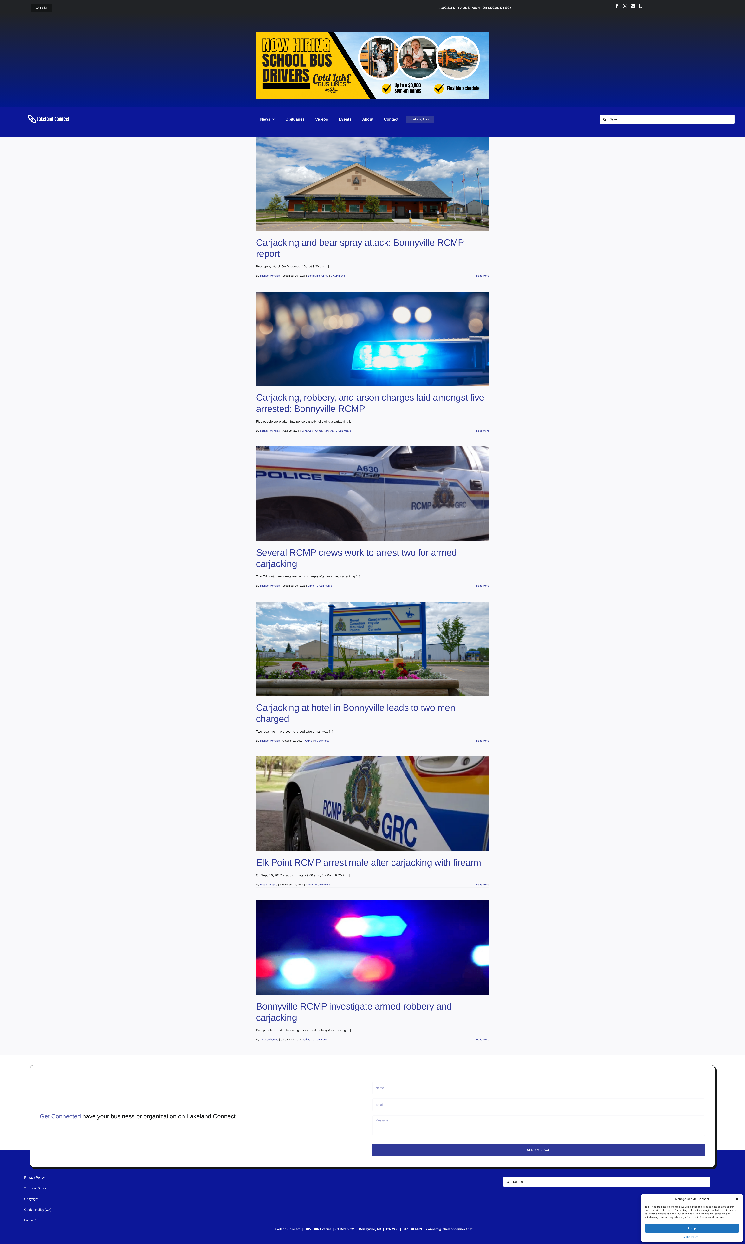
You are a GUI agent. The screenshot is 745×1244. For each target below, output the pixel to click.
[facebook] (617, 6)
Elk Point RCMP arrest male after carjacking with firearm (368, 862)
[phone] (640, 6)
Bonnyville (314, 275)
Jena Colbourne (269, 1039)
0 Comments (338, 275)
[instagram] (625, 6)
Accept (692, 1228)
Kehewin (329, 430)
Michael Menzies (270, 275)
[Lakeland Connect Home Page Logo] (48, 114)
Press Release (268, 884)
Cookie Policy (690, 1237)
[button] (737, 1199)
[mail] (633, 6)
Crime (324, 275)
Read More (482, 275)
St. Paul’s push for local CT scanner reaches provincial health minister (452, 7)
